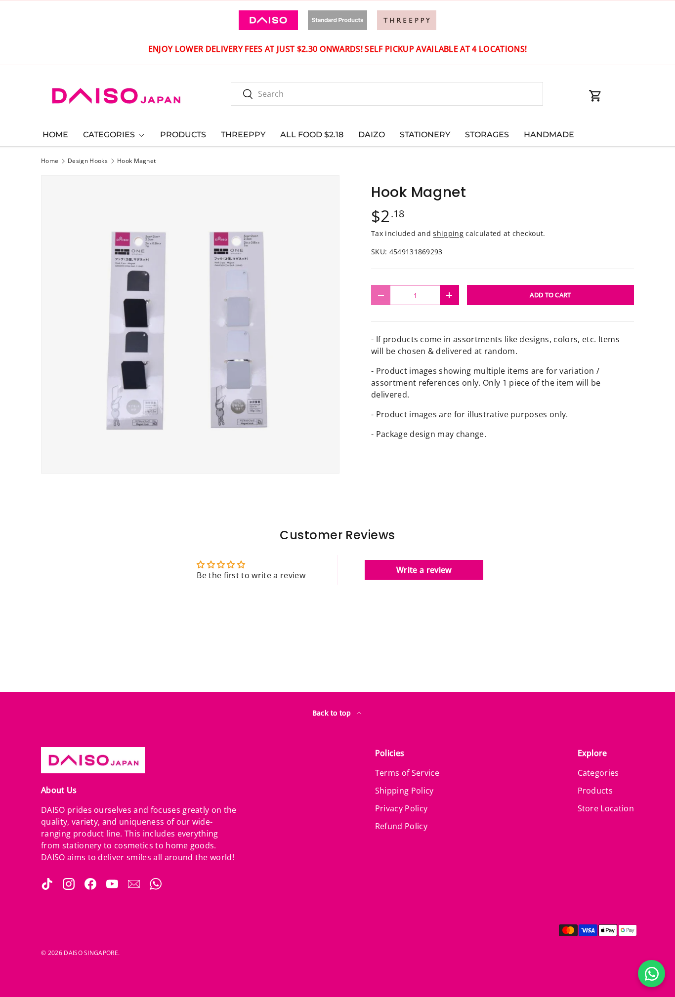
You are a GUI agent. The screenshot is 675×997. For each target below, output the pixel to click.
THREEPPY (243, 134)
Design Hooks (88, 161)
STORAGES (487, 134)
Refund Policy (401, 826)
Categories (598, 772)
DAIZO (371, 134)
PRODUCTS (183, 134)
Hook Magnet (136, 161)
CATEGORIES (109, 134)
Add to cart (550, 294)
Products (595, 790)
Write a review (424, 569)
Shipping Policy (404, 790)
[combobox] (387, 93)
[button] (595, 96)
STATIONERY (425, 134)
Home (49, 161)
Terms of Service (407, 772)
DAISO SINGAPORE (91, 953)
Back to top (332, 713)
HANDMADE (549, 134)
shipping (448, 233)
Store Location (606, 808)
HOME (55, 134)
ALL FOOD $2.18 (311, 134)
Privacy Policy (401, 808)
